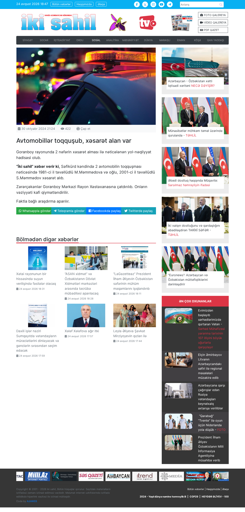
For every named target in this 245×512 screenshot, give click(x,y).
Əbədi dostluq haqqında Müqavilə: (193, 183)
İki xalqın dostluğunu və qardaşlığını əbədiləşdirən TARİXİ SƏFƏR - (194, 230)
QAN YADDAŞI (215, 40)
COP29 (194, 496)
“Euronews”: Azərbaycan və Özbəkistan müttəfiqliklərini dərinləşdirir (188, 279)
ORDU (79, 40)
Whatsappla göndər (36, 211)
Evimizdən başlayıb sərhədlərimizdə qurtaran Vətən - (211, 328)
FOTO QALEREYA (214, 15)
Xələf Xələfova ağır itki (82, 331)
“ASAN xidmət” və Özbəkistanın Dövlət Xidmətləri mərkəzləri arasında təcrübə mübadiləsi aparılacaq (81, 283)
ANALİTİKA (112, 40)
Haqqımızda (84, 4)
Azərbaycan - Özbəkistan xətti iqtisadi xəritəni (191, 83)
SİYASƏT (28, 40)
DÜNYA (148, 40)
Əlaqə (101, 4)
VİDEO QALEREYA (214, 22)
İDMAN (181, 40)
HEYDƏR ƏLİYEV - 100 (215, 496)
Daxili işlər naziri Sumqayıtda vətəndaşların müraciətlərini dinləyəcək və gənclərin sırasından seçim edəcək (37, 340)
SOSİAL (96, 40)
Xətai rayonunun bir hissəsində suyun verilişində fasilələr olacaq (36, 279)
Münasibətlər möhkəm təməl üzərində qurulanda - (195, 133)
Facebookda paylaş (106, 211)
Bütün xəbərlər (61, 4)
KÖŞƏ (197, 40)
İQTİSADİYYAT (62, 40)
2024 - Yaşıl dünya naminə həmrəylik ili (163, 496)
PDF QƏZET (211, 30)
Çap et (85, 129)
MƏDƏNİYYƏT (130, 40)
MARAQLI (164, 40)
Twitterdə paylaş (140, 211)
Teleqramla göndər (70, 211)
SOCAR (44, 40)
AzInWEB (32, 501)
